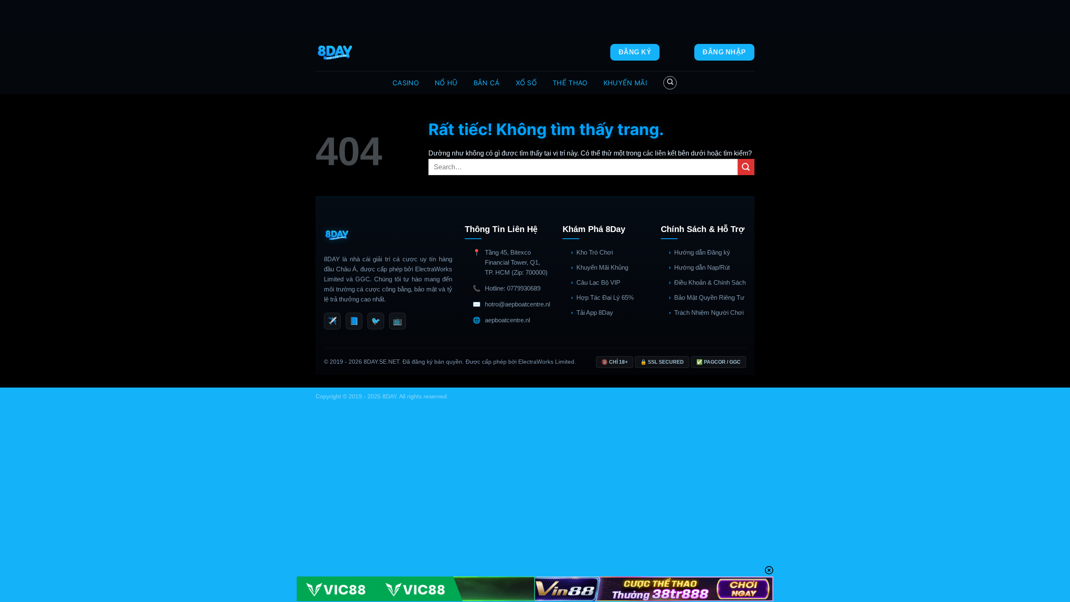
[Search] (670, 82)
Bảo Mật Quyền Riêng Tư (709, 297)
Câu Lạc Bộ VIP (598, 282)
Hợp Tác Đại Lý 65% (605, 297)
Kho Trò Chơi (594, 252)
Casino (405, 83)
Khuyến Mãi (625, 83)
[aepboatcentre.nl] (336, 52)
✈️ (332, 321)
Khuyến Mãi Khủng (602, 267)
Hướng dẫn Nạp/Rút (702, 267)
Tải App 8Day (594, 312)
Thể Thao (570, 83)
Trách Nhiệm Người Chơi (709, 312)
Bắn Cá (487, 83)
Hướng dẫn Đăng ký (702, 252)
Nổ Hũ (446, 83)
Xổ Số (526, 83)
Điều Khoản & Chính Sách (710, 282)
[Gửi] (746, 167)
